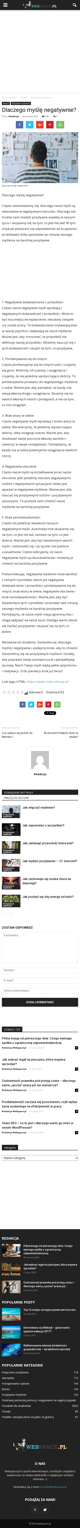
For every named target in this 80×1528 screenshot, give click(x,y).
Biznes (6, 1389)
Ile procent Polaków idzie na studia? (61, 735)
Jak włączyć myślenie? (38, 807)
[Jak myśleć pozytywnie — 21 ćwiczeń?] (11, 865)
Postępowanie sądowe (15, 1383)
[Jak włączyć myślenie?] (11, 811)
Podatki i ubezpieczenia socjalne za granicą (28, 1417)
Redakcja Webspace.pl (14, 1047)
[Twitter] (45, 1510)
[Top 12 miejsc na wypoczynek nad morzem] (11, 1314)
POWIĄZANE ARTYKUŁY (18, 792)
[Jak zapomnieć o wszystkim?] (11, 829)
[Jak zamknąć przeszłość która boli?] (11, 847)
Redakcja (14, 116)
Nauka (6, 103)
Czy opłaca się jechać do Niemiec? (17, 735)
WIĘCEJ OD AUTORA (16, 797)
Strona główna (9, 97)
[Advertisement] (40, 52)
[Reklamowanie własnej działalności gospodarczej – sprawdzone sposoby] (11, 1350)
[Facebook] (35, 1510)
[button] (75, 5)
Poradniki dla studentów (16, 1406)
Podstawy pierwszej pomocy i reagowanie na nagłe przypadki (39, 1400)
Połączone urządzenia (15, 1372)
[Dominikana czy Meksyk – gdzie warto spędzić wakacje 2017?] (11, 1332)
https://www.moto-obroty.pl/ (48, 681)
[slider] (13, 692)
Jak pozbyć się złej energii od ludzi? (48, 897)
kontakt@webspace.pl (53, 1487)
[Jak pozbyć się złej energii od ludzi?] (11, 901)
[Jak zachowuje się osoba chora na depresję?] (11, 883)
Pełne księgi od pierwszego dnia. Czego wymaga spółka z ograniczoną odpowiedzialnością (48, 1249)
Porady (6, 1411)
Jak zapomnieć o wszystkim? (43, 825)
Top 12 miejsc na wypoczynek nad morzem (49, 1309)
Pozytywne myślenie (21, 103)
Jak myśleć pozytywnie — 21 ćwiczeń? (49, 861)
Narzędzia (8, 1378)
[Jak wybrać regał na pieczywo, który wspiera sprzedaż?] (11, 1269)
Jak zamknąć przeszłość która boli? (48, 843)
